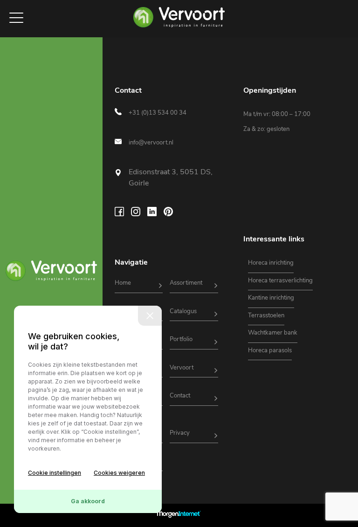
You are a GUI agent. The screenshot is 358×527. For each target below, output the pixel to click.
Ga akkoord (88, 501)
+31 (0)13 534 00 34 (157, 113)
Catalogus (183, 311)
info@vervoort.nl (151, 142)
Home (123, 283)
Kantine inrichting (271, 298)
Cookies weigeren (119, 472)
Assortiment (186, 283)
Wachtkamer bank (272, 333)
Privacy (180, 433)
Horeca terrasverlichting (280, 280)
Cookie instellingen (54, 472)
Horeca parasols (270, 350)
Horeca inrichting (271, 263)
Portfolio (181, 339)
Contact (180, 395)
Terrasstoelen (266, 315)
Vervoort (181, 367)
